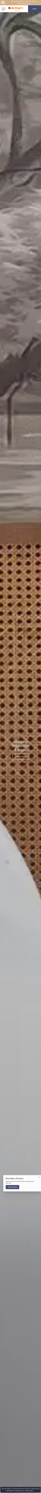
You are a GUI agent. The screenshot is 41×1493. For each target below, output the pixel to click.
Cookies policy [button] (29, 1490)
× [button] (39, 1489)
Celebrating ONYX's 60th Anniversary (24, 2)
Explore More (20, 756)
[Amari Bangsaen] (15, 8)
